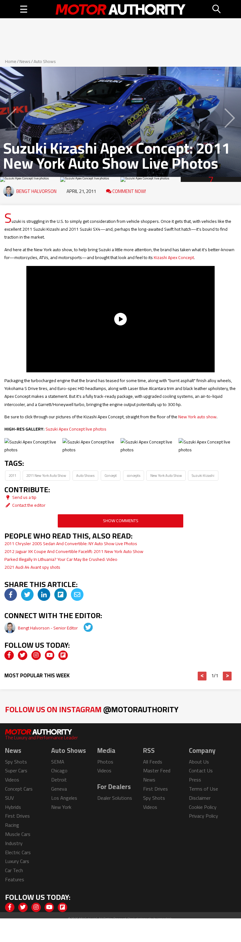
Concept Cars (19, 788)
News (24, 61)
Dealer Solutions (114, 798)
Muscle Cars (17, 834)
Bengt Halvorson (36, 191)
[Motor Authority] (120, 9)
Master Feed (156, 770)
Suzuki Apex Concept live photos (76, 429)
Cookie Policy (203, 807)
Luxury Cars (17, 861)
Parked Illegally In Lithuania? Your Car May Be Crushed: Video (60, 559)
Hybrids (13, 807)
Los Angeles (64, 798)
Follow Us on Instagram (92, 709)
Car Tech (14, 870)
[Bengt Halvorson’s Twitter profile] (84, 628)
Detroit (59, 779)
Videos (12, 779)
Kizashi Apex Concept (174, 257)
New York (61, 807)
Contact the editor (28, 505)
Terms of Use (203, 788)
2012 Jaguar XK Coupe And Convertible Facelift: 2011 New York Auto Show (73, 551)
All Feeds (152, 761)
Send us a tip (23, 497)
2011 (12, 475)
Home (10, 61)
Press (195, 779)
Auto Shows (45, 61)
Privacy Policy (203, 816)
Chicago (59, 770)
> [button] (227, 676)
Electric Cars (18, 852)
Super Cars (16, 770)
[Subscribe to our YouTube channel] (49, 655)
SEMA (57, 761)
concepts (133, 475)
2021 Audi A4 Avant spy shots (32, 567)
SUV (9, 798)
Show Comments (120, 520)
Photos (105, 761)
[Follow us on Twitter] (22, 655)
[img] (10, 594)
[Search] (217, 9)
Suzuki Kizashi (203, 475)
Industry (14, 843)
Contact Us (201, 770)
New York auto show (197, 417)
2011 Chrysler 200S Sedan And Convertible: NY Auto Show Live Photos (70, 543)
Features (14, 879)
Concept (110, 475)
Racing (12, 825)
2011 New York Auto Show (46, 475)
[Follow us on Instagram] (36, 655)
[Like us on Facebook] (9, 655)
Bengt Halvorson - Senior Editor (48, 628)
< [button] (202, 676)
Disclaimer (200, 798)
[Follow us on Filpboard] (63, 655)
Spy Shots (16, 761)
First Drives (17, 816)
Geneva (59, 788)
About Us (199, 761)
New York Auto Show (166, 475)
